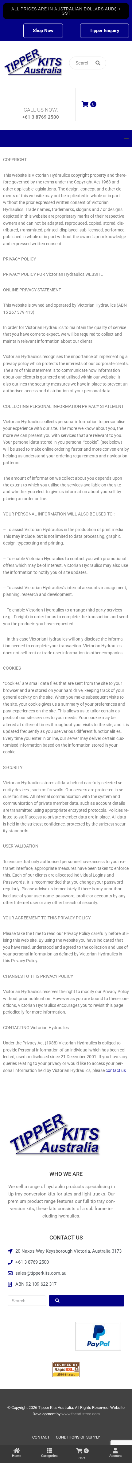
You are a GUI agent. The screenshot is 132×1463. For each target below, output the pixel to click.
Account (115, 1456)
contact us (116, 1070)
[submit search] (109, 63)
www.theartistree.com (80, 1414)
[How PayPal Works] (98, 1349)
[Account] (115, 1450)
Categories (49, 1456)
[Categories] (49, 1450)
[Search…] (87, 63)
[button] (66, 11)
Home (16, 1456)
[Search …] (27, 1300)
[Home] (16, 1450)
